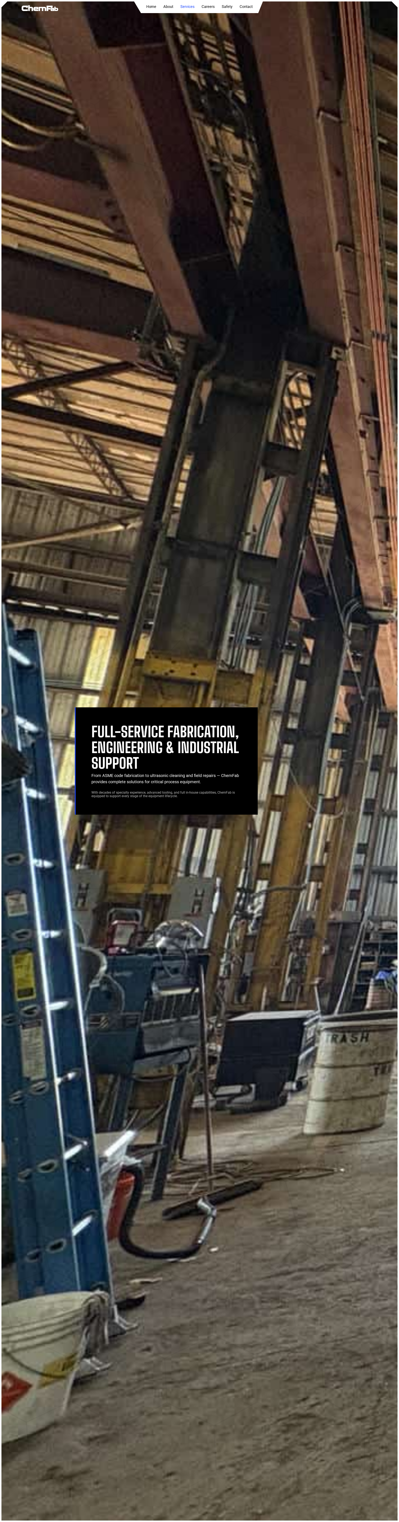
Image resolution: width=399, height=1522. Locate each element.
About (168, 6)
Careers (208, 6)
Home (151, 6)
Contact (246, 6)
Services (187, 6)
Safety (227, 6)
